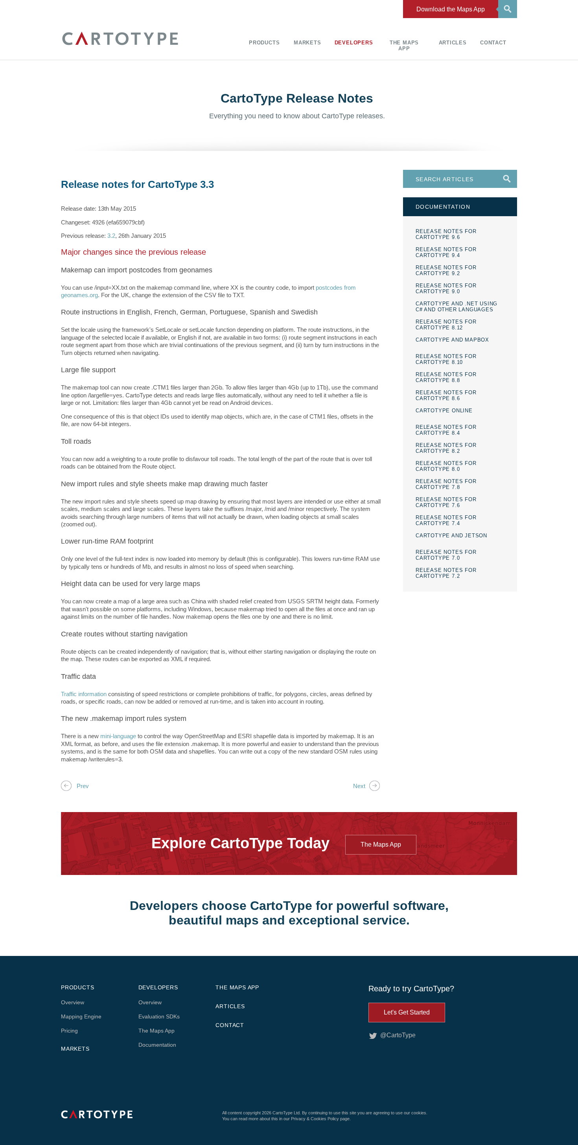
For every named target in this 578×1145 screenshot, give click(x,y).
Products (264, 43)
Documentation (157, 1045)
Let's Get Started (407, 1012)
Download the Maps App (450, 9)
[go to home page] (120, 46)
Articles (453, 43)
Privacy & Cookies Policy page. (321, 1118)
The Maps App (404, 45)
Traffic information (84, 694)
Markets (307, 43)
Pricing (69, 1030)
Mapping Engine (81, 1016)
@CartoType (398, 1035)
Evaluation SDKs (159, 1016)
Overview (72, 1002)
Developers (354, 43)
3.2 (111, 235)
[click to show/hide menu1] (506, 8)
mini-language (117, 736)
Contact (493, 43)
